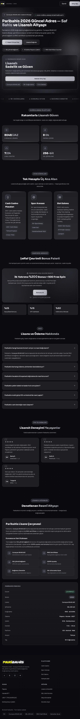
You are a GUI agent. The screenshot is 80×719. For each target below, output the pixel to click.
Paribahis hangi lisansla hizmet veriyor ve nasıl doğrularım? (27, 348)
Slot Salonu (44, 674)
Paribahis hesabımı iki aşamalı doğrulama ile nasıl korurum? (27, 376)
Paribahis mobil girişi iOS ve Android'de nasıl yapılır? (24, 395)
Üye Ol (64, 4)
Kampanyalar (45, 679)
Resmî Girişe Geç (13, 42)
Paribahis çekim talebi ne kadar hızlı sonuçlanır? (22, 386)
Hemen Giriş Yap (40, 79)
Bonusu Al (40, 293)
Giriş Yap (75, 4)
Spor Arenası (45, 670)
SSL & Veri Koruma (46, 693)
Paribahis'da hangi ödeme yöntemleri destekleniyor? (24, 367)
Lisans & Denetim (46, 689)
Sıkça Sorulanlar (46, 698)
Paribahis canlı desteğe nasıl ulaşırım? (19, 405)
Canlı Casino (45, 666)
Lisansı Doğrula (31, 42)
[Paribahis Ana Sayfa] (13, 663)
